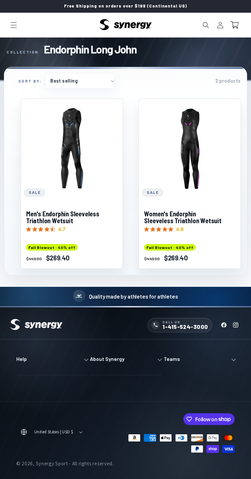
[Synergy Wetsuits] (36, 325)
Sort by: (30, 81)
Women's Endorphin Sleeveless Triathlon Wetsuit (182, 217)
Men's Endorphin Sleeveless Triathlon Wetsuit (62, 217)
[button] (14, 25)
